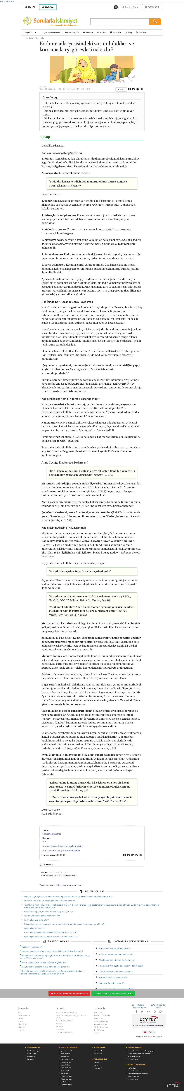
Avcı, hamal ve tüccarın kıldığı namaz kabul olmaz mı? (45, 967)
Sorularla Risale (99, 1051)
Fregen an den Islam (67, 1059)
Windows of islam (66, 1079)
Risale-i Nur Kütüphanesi (136, 1071)
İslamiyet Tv (98, 1068)
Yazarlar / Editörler (102, 1015)
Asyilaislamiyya (66, 1062)
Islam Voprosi (65, 1053)
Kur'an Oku (132, 1068)
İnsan (20, 1018)
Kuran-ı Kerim (31, 1053)
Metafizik (22, 1024)
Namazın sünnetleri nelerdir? (111, 983)
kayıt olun (76, 885)
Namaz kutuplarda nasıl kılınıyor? (114, 977)
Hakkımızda (99, 1012)
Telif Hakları (99, 1030)
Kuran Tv (97, 1065)
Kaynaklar (98, 1018)
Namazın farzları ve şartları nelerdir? (115, 948)
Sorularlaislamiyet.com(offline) (138, 1073)
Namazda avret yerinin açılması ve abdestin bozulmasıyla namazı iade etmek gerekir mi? (64, 924)
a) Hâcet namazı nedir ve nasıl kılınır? (115, 954)
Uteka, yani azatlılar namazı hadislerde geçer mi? (43, 962)
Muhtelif (21, 1027)
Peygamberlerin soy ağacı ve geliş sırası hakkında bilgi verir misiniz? (52, 951)
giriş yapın (61, 885)
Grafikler (142, 32)
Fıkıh (20, 1012)
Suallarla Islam (65, 1056)
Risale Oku (98, 1053)
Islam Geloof (65, 1070)
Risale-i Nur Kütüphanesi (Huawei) (139, 1053)
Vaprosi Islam (65, 1065)
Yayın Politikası (100, 1024)
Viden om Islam (66, 1068)
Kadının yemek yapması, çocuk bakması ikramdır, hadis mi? (51, 936)
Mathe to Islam (65, 1082)
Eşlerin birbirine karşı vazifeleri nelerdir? (42, 916)
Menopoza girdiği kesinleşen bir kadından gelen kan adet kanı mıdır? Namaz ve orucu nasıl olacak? (69, 896)
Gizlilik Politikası (101, 1027)
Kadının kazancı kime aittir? (36, 920)
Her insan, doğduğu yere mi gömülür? (116, 989)
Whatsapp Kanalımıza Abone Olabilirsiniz (114, 993)
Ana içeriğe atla (7, 1)
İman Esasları (24, 1015)
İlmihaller (60, 1029)
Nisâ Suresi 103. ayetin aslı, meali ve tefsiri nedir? (121, 966)
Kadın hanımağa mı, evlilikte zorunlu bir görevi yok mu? (49, 911)
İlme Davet (30, 1059)
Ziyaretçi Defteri (101, 1021)
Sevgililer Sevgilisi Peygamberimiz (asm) (71, 1016)
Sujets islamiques (66, 1084)
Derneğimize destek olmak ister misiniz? (148, 1025)
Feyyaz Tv (98, 1062)
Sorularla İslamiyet (51, 834)
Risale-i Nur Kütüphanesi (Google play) (141, 1051)
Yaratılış (21, 1030)
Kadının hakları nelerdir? (35, 928)
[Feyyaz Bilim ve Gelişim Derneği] (149, 1020)
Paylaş (122, 89)
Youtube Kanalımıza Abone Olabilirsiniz (71, 993)
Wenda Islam (65, 1073)
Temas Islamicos (66, 1076)
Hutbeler (60, 1026)
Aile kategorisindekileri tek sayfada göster (62, 846)
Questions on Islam (67, 1051)
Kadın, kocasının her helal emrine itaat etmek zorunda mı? (50, 932)
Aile (42, 38)
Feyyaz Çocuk (133, 1059)
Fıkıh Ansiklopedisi (64, 1020)
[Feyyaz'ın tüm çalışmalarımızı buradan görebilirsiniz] (172, 1085)
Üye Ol (31, 7)
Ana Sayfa (29, 38)
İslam (37, 38)
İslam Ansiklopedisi (64, 1032)
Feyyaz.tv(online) (134, 1076)
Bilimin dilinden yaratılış (66, 1012)
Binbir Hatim (31, 1056)
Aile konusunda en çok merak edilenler (61, 850)
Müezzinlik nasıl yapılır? (32, 947)
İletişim (97, 1033)
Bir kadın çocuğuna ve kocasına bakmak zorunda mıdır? (49, 901)
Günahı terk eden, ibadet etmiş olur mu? (117, 960)
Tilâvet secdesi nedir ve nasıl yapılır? (115, 971)
